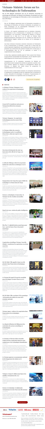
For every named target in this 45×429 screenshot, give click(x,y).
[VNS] (6, 410)
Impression (11, 79)
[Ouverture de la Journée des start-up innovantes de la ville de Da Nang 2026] (36, 153)
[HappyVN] (37, 410)
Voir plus (6, 84)
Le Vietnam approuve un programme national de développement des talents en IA (14, 358)
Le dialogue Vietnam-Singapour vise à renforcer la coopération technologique (13, 88)
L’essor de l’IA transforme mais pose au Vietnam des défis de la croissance (13, 105)
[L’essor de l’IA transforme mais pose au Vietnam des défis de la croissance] (36, 107)
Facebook (5, 79)
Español (33, 0)
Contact (42, 415)
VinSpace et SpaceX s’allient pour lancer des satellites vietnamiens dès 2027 (14, 374)
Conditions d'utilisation (34, 413)
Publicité (38, 415)
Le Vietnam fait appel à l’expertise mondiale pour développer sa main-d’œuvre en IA (14, 278)
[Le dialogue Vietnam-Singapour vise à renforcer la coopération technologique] (36, 90)
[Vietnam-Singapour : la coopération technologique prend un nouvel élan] (36, 121)
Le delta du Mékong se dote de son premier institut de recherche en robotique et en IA (14, 163)
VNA (26, 415)
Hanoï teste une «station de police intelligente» (15, 210)
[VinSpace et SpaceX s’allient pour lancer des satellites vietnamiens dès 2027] (36, 377)
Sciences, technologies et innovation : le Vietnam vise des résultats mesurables (13, 195)
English (26, 0)
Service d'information (32, 415)
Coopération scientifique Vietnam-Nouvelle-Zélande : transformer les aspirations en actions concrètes (15, 244)
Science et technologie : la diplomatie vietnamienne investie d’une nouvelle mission (14, 388)
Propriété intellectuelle (25, 413)
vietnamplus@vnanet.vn (28, 422)
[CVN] (15, 410)
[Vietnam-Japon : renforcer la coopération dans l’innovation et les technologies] (36, 314)
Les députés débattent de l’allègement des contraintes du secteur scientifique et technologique (13, 325)
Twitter (8, 79)
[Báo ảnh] (30, 410)
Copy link (14, 79)
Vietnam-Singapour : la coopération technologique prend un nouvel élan (12, 119)
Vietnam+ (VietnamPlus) (11, 1)
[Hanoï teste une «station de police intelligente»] (36, 213)
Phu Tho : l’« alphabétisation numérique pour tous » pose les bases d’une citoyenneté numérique (14, 227)
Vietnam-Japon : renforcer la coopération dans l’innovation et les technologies (15, 312)
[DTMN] (22, 410)
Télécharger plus (22, 402)
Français (29, 0)
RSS (40, 413)
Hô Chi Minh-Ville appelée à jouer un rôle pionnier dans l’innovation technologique (13, 263)
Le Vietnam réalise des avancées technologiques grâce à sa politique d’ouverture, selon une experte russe (12, 132)
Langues (23, 415)
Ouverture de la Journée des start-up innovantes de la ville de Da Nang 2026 (12, 151)
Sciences (4, 4)
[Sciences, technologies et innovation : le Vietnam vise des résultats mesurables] (36, 198)
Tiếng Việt (22, 0)
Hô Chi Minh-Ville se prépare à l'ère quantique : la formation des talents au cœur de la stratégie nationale (15, 297)
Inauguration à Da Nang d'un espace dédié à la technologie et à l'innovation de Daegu (14, 181)
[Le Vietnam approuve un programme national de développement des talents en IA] (36, 360)
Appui (43, 413)
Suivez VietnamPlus (30, 79)
